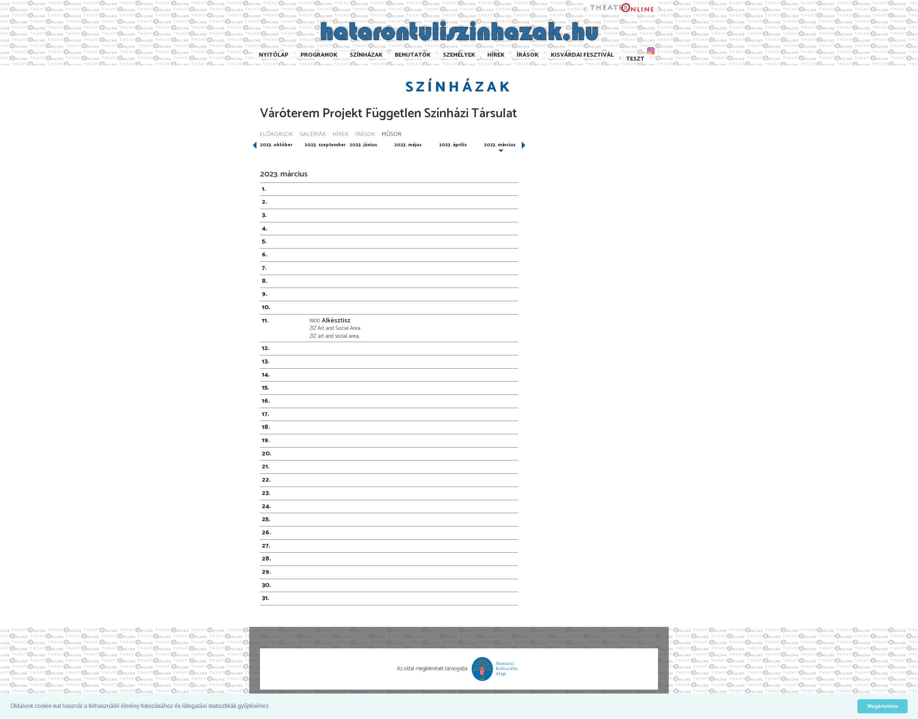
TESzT (635, 59)
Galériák (312, 134)
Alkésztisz (336, 320)
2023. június (363, 145)
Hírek (496, 55)
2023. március (500, 145)
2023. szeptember (325, 145)
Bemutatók (413, 55)
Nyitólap (273, 55)
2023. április (453, 145)
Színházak (366, 55)
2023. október (276, 145)
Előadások (276, 134)
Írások (528, 55)
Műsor (391, 134)
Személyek (459, 55)
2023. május (408, 145)
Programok (319, 55)
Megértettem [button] (882, 706)
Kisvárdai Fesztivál (582, 55)
